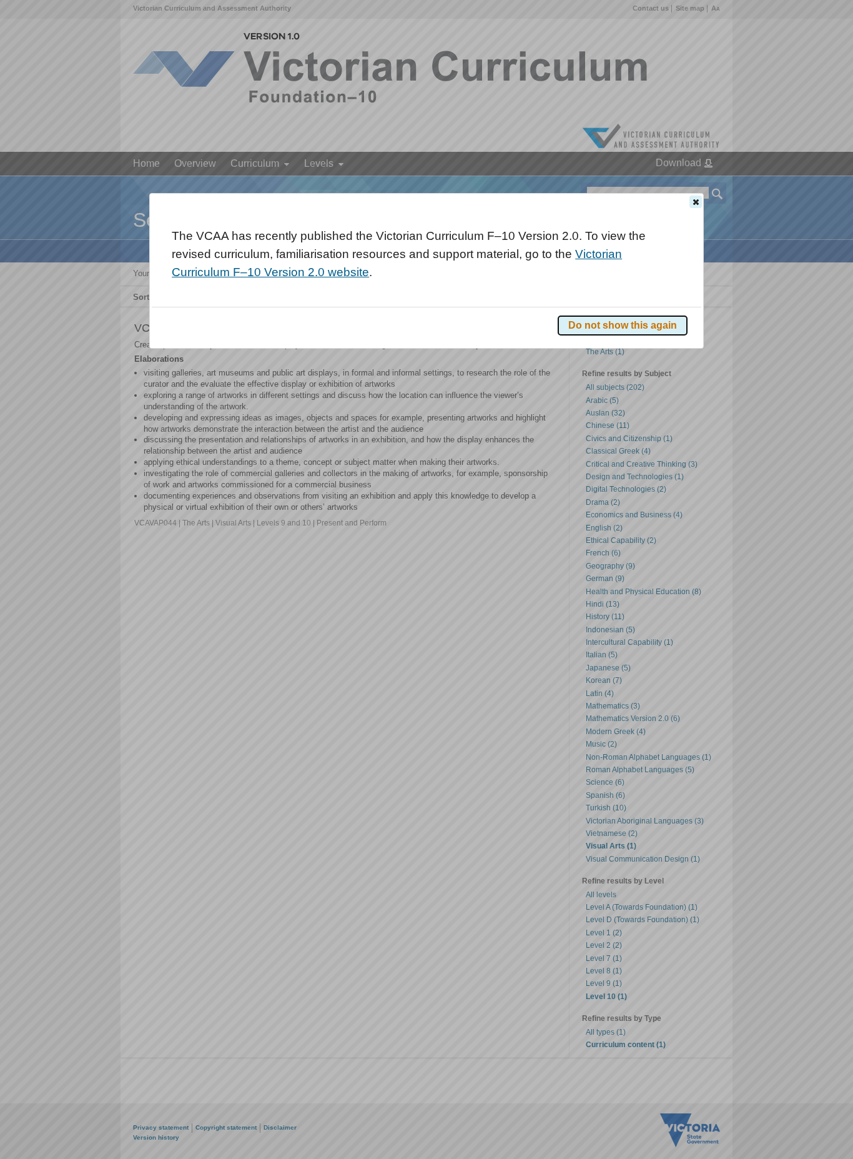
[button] (695, 202)
